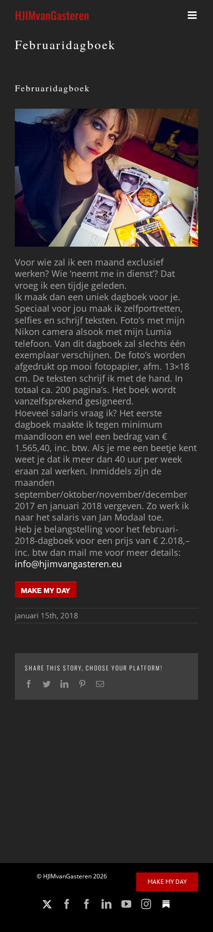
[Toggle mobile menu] (193, 15)
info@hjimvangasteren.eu (68, 564)
